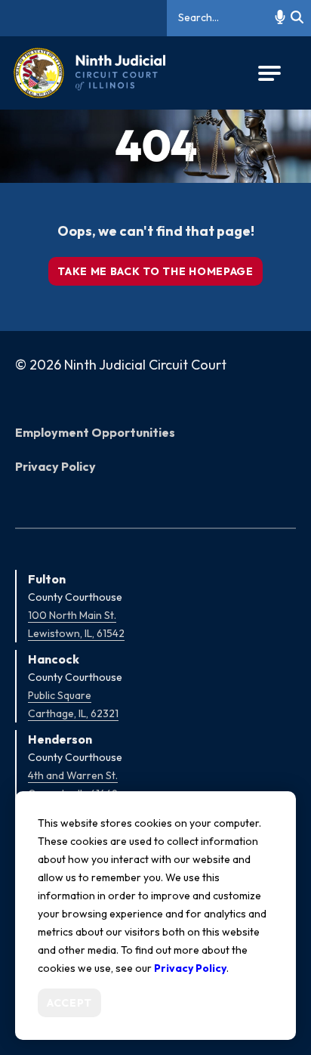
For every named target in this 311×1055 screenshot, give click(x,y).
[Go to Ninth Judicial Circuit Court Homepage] (89, 73)
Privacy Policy (55, 466)
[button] (280, 18)
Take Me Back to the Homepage (155, 271)
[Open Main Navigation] (269, 73)
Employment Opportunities (95, 432)
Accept (69, 1003)
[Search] (297, 18)
